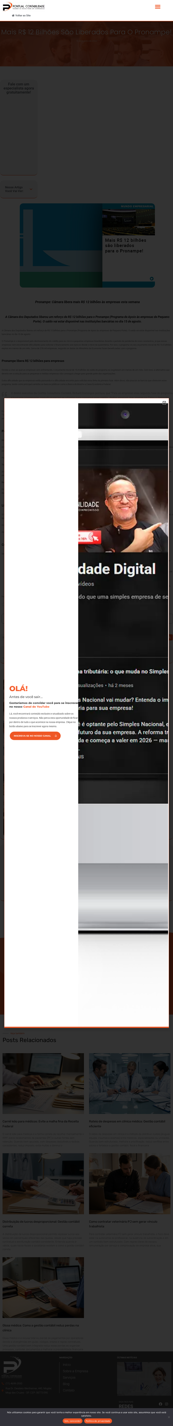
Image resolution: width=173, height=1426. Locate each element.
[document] (86, 713)
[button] (157, 6)
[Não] (168, 1417)
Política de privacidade (98, 1421)
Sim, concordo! (72, 1421)
